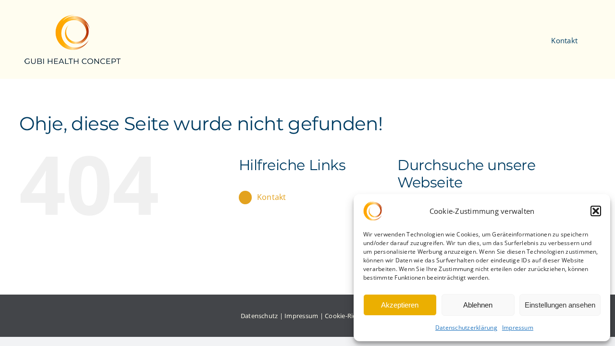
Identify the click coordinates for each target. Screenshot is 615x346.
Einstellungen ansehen (560, 305)
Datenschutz (259, 315)
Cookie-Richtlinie (349, 315)
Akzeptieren (399, 305)
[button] (596, 211)
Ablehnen (477, 305)
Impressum (517, 327)
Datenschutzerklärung (466, 327)
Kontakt (271, 197)
